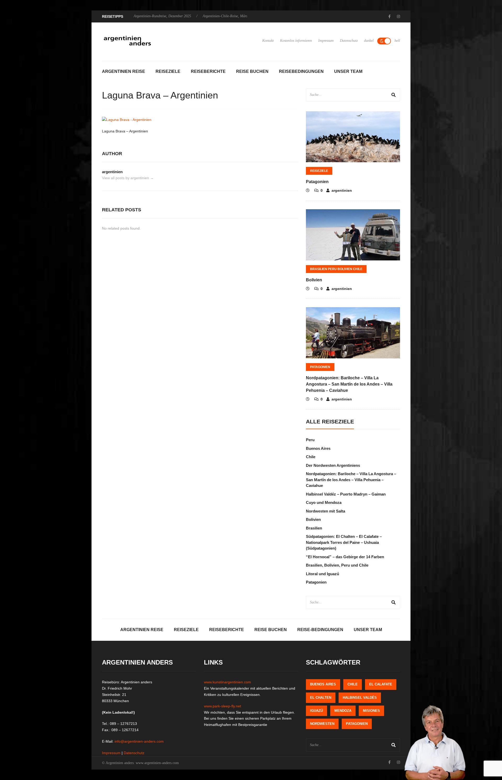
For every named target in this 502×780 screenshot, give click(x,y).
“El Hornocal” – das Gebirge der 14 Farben (345, 557)
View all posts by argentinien (128, 178)
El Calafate (380, 684)
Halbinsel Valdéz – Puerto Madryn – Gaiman (346, 494)
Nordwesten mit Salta (325, 511)
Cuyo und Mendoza (323, 502)
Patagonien (317, 181)
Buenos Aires (318, 448)
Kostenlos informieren (296, 41)
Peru (310, 440)
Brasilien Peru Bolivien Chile (336, 269)
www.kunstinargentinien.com (227, 682)
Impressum (326, 41)
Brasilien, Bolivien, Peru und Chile (337, 565)
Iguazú (316, 711)
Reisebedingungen (301, 71)
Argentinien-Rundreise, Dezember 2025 (162, 16)
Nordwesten (322, 724)
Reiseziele (168, 71)
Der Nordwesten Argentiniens (333, 465)
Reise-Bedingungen (320, 629)
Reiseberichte (208, 71)
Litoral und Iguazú (322, 574)
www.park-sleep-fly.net (222, 706)
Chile (310, 457)
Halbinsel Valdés (360, 698)
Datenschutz (349, 41)
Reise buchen (252, 71)
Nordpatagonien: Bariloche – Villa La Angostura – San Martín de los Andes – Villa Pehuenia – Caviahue (349, 384)
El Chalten (320, 698)
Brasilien (314, 528)
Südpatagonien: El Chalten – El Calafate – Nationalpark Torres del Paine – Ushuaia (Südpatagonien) (344, 542)
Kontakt (268, 41)
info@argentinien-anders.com (139, 741)
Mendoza (342, 711)
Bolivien (314, 280)
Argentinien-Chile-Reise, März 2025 (229, 16)
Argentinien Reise (123, 71)
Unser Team (348, 71)
